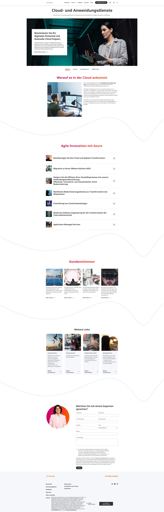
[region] (82, 503)
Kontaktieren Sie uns (101, 2)
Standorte (67, 488)
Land (99, 425)
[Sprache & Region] (111, 2)
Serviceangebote (51, 487)
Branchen (67, 2)
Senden (79, 467)
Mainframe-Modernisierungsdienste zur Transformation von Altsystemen (80, 193)
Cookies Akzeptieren (106, 504)
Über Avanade (50, 495)
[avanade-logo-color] (49, 2)
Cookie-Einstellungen (91, 504)
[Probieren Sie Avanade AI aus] (114, 2)
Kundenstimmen (84, 69)
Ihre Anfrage (79, 437)
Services (74, 2)
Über (92, 2)
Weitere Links (95, 69)
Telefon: (78, 431)
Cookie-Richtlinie (55, 510)
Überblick (67, 69)
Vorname (78, 413)
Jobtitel (78, 425)
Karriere (86, 2)
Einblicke (80, 2)
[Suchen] (117, 2)
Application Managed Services (66, 224)
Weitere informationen (51, 371)
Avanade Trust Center (71, 486)
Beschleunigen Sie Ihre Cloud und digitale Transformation (79, 158)
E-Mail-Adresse (80, 419)
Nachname (101, 413)
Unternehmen (102, 419)
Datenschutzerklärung (71, 510)
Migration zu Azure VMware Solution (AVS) (72, 168)
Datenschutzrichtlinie (100, 458)
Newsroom (67, 484)
